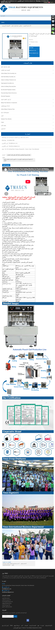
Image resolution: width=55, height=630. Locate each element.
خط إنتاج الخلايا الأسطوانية (6, 603)
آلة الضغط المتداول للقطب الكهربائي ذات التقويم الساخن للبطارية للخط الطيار (18, 160)
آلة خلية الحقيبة (27, 25)
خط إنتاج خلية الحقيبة (6, 565)
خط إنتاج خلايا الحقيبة (6, 598)
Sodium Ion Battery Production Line (8, 79)
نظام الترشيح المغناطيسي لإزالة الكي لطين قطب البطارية (18, 154)
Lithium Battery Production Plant (8, 109)
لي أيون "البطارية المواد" (6, 99)
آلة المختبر (3, 128)
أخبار (22, 625)
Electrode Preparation (5, 96)
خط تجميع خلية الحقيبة (6, 604)
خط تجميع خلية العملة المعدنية (7, 601)
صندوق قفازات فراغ (5, 112)
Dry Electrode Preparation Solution (8, 89)
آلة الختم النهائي (23, 563)
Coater (2, 122)
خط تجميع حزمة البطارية (6, 599)
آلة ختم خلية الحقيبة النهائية (14, 563)
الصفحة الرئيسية (6, 25)
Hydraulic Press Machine (6, 119)
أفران (2, 115)
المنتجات (26, 625)
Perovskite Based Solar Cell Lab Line (9, 93)
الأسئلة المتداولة (48, 625)
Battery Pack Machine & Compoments (9, 102)
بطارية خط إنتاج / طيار (16, 25)
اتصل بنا (42, 625)
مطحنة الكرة (3, 125)
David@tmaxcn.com (12, 1)
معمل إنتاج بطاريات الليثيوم (7, 606)
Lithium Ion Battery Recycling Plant (8, 86)
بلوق (38, 625)
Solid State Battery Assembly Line (8, 76)
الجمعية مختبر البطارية (5, 70)
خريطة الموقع (17, 625)
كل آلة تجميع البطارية (5, 106)
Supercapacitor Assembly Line (7, 83)
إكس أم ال (6, 625)
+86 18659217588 (44, 1)
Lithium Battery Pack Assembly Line (8, 73)
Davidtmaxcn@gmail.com (30, 1)
